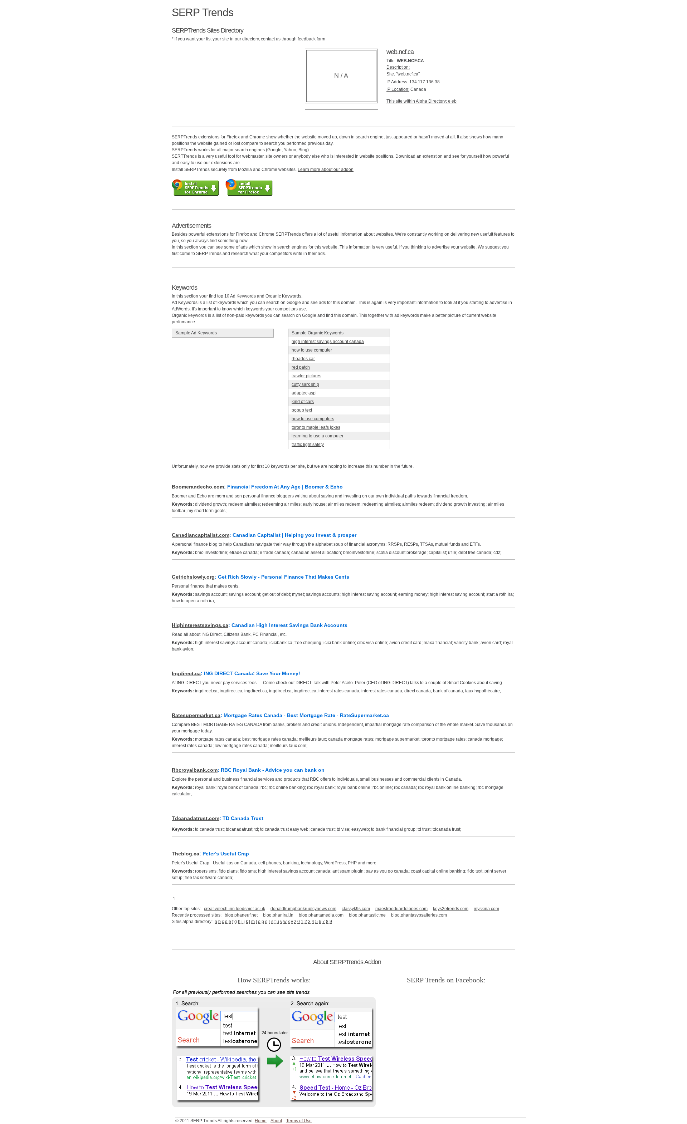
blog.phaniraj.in (278, 915)
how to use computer (312, 350)
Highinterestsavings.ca (200, 625)
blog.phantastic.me (367, 915)
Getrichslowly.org (193, 577)
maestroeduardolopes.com (401, 908)
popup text (302, 410)
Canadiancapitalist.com (200, 535)
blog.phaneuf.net (241, 915)
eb (454, 101)
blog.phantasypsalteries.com (419, 915)
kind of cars (303, 401)
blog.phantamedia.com (321, 915)
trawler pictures (306, 375)
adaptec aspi (304, 393)
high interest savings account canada (328, 341)
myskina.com (486, 908)
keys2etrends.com (450, 908)
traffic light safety (308, 444)
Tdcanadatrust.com (195, 818)
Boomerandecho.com (198, 487)
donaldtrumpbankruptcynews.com (303, 908)
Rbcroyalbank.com (195, 770)
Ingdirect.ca (186, 673)
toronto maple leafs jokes (316, 427)
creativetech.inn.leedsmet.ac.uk (234, 908)
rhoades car (303, 358)
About (276, 1120)
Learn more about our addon (326, 169)
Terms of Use (299, 1120)
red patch (301, 367)
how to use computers (313, 418)
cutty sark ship (305, 384)
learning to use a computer (318, 435)
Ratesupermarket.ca (196, 715)
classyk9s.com (356, 908)
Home (261, 1120)
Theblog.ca (185, 854)
